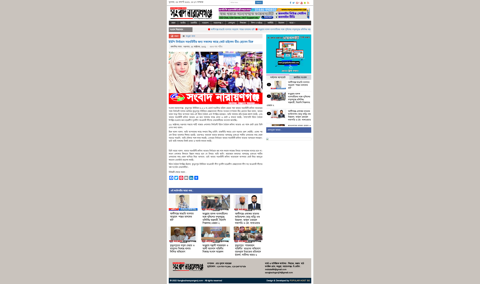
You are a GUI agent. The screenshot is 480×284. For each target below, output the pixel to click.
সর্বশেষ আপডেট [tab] (277, 77)
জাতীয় (183, 23)
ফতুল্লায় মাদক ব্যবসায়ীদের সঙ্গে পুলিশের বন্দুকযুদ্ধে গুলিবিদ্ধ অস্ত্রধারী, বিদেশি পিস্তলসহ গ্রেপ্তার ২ (283, 29)
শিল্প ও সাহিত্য (256, 23)
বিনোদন (281, 23)
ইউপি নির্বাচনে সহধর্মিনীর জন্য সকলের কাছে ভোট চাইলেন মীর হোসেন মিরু (211, 42)
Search (259, 2)
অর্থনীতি (270, 23)
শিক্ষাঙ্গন (243, 23)
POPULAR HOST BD (300, 280)
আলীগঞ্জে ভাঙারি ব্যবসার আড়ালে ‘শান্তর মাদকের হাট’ (219, 29)
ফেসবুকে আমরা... (275, 130)
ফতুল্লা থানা (190, 36)
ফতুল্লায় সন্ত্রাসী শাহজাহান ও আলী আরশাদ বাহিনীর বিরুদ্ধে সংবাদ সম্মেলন (215, 248)
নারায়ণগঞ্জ (218, 23)
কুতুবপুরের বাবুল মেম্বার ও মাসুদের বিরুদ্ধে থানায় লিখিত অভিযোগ (182, 248)
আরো (291, 23)
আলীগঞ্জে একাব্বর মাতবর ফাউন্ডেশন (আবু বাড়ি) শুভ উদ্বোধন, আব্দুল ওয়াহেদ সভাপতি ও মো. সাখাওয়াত (247, 218)
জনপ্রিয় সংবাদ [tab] (300, 77)
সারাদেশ (205, 23)
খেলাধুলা (231, 23)
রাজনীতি (194, 23)
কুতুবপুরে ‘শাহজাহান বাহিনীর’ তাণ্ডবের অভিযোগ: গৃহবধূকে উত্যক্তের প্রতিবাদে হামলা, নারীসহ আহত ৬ (248, 250)
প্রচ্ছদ (173, 23)
